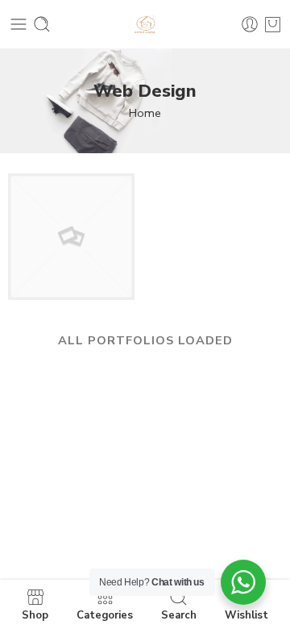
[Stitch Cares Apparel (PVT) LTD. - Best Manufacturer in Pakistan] (145, 25)
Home (145, 113)
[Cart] (272, 24)
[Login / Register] (249, 24)
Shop (35, 614)
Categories (105, 614)
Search (179, 614)
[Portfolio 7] (71, 235)
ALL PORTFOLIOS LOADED (145, 340)
